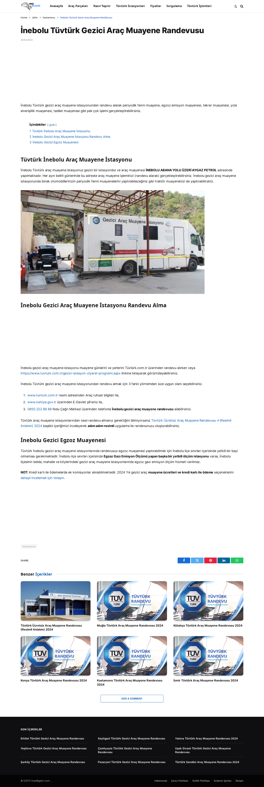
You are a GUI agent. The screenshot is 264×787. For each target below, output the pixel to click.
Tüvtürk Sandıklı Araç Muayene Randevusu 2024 (207, 762)
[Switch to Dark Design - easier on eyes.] (236, 6)
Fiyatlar (155, 6)
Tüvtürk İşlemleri (199, 6)
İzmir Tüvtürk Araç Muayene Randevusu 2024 (205, 680)
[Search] (241, 6)
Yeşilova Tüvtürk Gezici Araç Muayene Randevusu (54, 748)
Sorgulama (174, 6)
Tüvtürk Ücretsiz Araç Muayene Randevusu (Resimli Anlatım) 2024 (51, 627)
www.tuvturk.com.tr (42, 395)
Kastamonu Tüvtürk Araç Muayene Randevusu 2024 (129, 682)
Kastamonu (29, 546)
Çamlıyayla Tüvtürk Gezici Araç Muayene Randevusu (125, 750)
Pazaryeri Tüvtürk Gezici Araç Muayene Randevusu (131, 762)
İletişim (239, 780)
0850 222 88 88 (40, 409)
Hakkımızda (160, 780)
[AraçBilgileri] (31, 6)
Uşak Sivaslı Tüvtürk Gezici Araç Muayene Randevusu (203, 750)
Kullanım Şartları (222, 780)
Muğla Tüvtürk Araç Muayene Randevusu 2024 (130, 625)
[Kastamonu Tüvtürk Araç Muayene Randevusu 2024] (132, 656)
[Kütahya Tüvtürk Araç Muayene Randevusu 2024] (208, 601)
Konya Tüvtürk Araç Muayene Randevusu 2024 (54, 680)
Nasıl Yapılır (102, 6)
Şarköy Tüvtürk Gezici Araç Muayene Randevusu (53, 762)
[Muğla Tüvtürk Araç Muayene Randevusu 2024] (132, 601)
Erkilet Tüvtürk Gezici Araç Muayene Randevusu (52, 738)
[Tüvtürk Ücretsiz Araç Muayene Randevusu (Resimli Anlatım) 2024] (56, 601)
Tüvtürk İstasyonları (130, 6)
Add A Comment (131, 698)
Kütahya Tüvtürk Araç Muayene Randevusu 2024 (207, 625)
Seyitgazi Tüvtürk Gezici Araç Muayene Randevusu (131, 738)
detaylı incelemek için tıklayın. (43, 478)
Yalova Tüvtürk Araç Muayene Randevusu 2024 (206, 738)
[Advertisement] (128, 76)
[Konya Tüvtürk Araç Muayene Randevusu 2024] (56, 656)
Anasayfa (56, 6)
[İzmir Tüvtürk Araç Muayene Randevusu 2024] (208, 656)
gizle (52, 124)
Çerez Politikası (179, 780)
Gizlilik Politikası (201, 780)
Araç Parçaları (78, 6)
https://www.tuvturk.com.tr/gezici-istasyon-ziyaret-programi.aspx (71, 373)
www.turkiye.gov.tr (41, 402)
